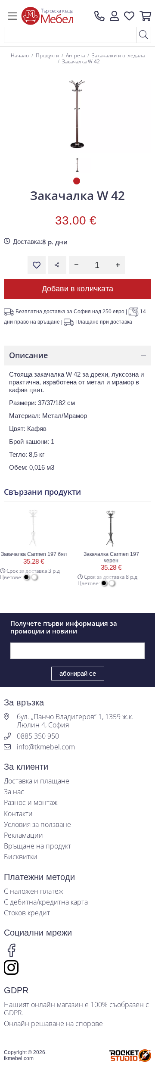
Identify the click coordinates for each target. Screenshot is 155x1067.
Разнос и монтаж (31, 803)
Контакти (18, 814)
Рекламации (23, 835)
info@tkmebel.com (46, 747)
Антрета (75, 55)
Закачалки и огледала (118, 55)
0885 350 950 (38, 736)
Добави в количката (77, 288)
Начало (20, 55)
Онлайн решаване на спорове (53, 1024)
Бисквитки (20, 857)
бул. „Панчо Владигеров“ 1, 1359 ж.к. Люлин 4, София (75, 721)
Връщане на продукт (37, 846)
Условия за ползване (37, 825)
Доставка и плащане (36, 781)
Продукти (47, 55)
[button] (114, 16)
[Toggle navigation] (12, 15)
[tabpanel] (77, 164)
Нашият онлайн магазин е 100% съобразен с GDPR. (76, 1009)
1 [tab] (77, 182)
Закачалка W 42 (81, 61)
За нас (14, 792)
